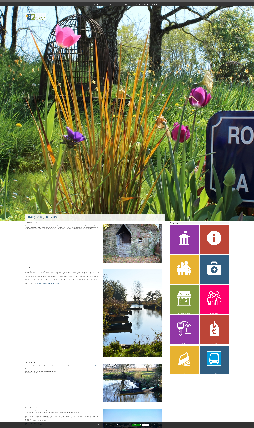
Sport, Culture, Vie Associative (124, 4)
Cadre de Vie (111, 4)
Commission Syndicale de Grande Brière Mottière (48, 283)
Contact (239, 1)
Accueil (233, 1)
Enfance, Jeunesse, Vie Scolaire (142, 4)
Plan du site (246, 1)
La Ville (103, 4)
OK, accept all (137, 424)
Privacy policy (153, 424)
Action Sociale (155, 4)
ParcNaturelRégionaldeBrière (93, 365)
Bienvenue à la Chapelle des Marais (44, 218)
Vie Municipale (95, 4)
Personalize (145, 424)
